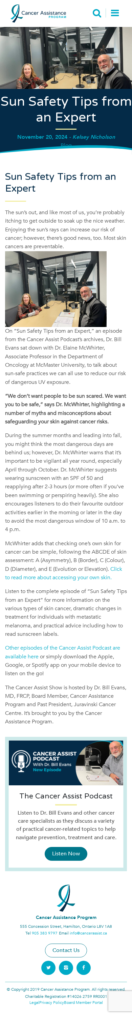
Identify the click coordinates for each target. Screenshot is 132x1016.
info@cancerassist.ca (88, 933)
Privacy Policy (51, 1002)
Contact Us (66, 950)
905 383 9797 (45, 933)
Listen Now (66, 853)
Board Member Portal (83, 1002)
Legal (34, 1002)
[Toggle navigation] (115, 14)
